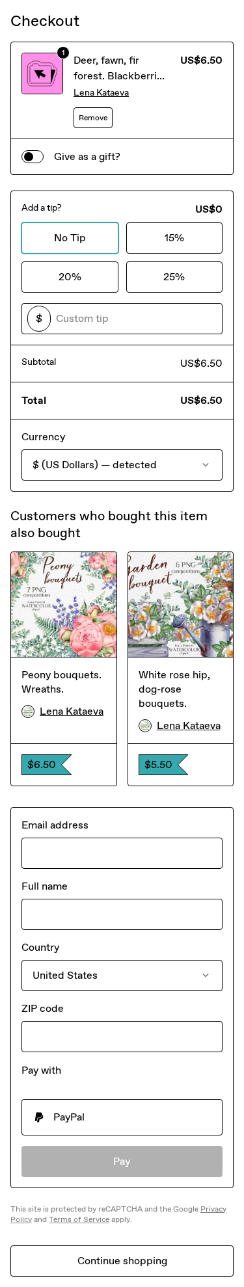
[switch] (32, 156)
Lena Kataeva (101, 92)
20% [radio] (70, 277)
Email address (54, 825)
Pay (122, 1161)
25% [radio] (174, 277)
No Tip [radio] (70, 238)
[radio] (122, 1117)
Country (40, 947)
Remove (93, 117)
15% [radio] (174, 238)
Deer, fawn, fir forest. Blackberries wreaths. (121, 76)
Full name (44, 886)
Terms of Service (79, 1219)
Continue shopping (122, 1260)
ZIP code (42, 1008)
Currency (43, 437)
